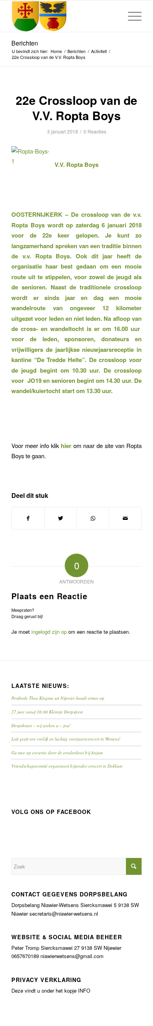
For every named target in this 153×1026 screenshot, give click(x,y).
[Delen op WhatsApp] (93, 518)
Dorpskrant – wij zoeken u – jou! (41, 725)
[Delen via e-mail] (125, 518)
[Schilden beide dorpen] (63, 16)
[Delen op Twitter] (60, 518)
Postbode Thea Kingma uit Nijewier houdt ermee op (57, 698)
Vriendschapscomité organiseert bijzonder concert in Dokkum (66, 766)
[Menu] (131, 16)
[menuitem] (131, 16)
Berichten (24, 43)
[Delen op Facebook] (28, 518)
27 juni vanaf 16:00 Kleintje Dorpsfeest (47, 712)
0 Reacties (95, 131)
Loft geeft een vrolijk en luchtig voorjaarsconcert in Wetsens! (65, 739)
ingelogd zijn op (49, 631)
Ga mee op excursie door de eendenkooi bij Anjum (57, 752)
